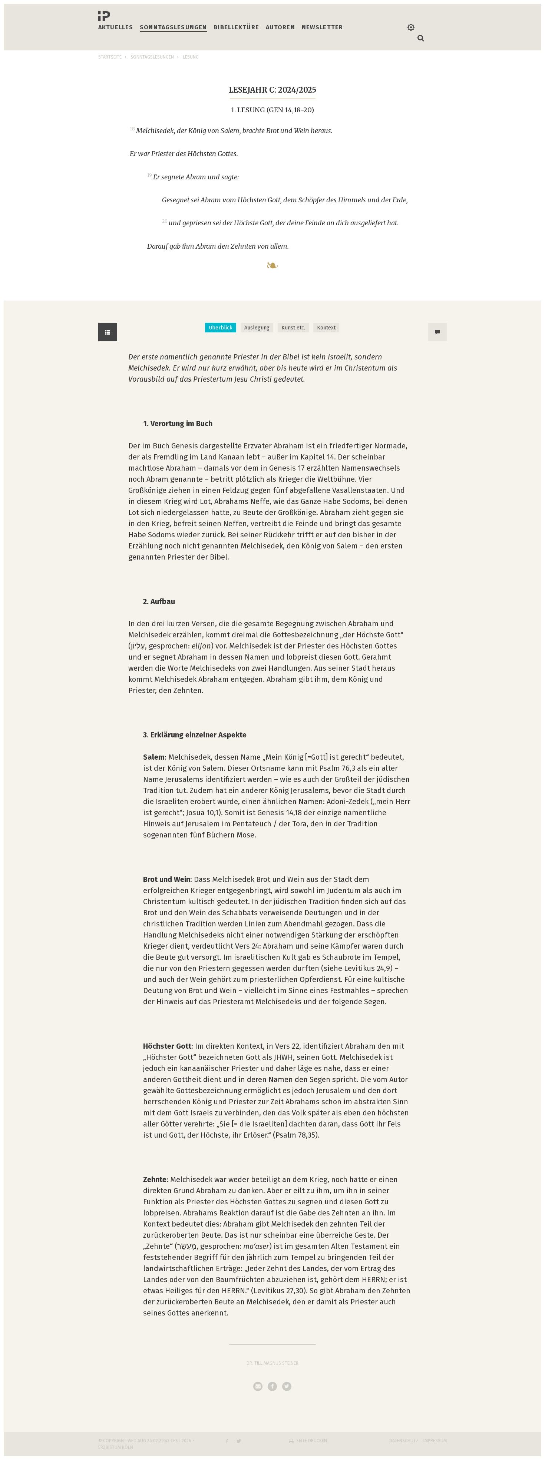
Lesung (191, 57)
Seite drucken (311, 1440)
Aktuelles (115, 27)
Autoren (280, 27)
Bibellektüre (236, 27)
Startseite (110, 57)
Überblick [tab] (220, 328)
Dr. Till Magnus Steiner (272, 1363)
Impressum (435, 1440)
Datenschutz (404, 1440)
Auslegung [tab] (257, 328)
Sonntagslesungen (173, 27)
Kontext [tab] (326, 328)
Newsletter (322, 27)
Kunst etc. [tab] (293, 328)
